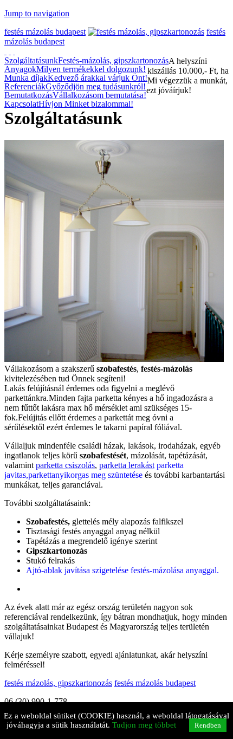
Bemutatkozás (75, 95)
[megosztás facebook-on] (5, 51)
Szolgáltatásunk (86, 60)
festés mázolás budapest (45, 31)
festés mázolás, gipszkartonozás (58, 683)
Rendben (208, 725)
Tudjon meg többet (144, 725)
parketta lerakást (126, 465)
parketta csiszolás (65, 465)
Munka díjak (75, 78)
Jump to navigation (36, 13)
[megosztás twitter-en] (14, 51)
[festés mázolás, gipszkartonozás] (146, 31)
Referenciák (75, 86)
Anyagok (75, 69)
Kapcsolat (68, 104)
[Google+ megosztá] (10, 51)
